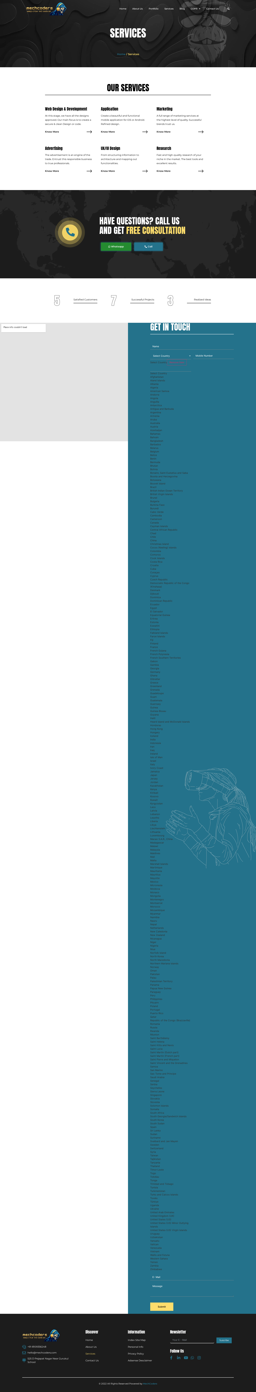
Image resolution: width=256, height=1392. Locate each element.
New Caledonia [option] (158, 931)
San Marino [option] (156, 1070)
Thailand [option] (155, 1166)
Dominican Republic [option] (161, 600)
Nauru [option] (153, 920)
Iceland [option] (154, 735)
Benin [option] (153, 458)
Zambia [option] (154, 1265)
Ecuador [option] (155, 604)
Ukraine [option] (154, 1208)
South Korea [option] (157, 1119)
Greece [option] (154, 682)
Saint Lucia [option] (156, 1048)
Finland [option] (154, 643)
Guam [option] (153, 696)
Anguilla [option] (154, 401)
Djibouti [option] (154, 593)
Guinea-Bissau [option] (158, 711)
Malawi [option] (154, 846)
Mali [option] (152, 856)
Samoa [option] (154, 1066)
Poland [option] (154, 1006)
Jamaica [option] (155, 771)
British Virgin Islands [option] (161, 494)
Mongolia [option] (155, 895)
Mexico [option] (154, 881)
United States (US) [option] (160, 1219)
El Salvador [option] (156, 611)
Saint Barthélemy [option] (159, 1038)
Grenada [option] (155, 689)
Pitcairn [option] (154, 1002)
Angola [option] (154, 398)
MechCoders (150, 1383)
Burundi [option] (154, 508)
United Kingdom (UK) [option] (162, 1215)
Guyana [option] (154, 714)
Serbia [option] (153, 1084)
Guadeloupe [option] (157, 693)
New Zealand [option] (157, 935)
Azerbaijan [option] (156, 430)
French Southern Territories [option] (165, 657)
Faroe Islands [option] (157, 636)
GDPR (194, 8)
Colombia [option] (155, 551)
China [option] (153, 540)
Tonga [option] (153, 1180)
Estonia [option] (154, 622)
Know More (52, 131)
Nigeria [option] (154, 945)
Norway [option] (154, 967)
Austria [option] (154, 426)
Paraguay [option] (155, 991)
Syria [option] (153, 1151)
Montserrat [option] (156, 903)
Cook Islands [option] (157, 558)
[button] (228, 9)
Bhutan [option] (154, 465)
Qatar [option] (153, 1016)
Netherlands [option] (157, 927)
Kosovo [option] (154, 796)
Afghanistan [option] (157, 376)
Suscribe (224, 1340)
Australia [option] (155, 423)
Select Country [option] (158, 373)
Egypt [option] (153, 607)
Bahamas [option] (155, 433)
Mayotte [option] (155, 878)
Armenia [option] (154, 415)
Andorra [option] (154, 394)
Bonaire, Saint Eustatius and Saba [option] (169, 472)
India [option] (153, 739)
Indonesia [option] (155, 743)
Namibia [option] (154, 917)
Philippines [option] (156, 999)
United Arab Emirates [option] (162, 1212)
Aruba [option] (153, 419)
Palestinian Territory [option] (161, 981)
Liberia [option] (154, 821)
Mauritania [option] (156, 871)
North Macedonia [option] (160, 959)
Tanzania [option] (155, 1162)
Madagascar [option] (157, 842)
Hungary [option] (155, 732)
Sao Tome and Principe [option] (163, 1073)
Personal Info (135, 1346)
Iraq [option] (152, 750)
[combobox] (170, 812)
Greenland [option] (156, 686)
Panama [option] (154, 984)
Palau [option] (153, 977)
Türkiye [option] (154, 1201)
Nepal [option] (153, 924)
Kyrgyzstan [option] (156, 803)
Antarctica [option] (156, 405)
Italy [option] (152, 764)
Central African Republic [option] (163, 529)
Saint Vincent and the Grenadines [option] (169, 1063)
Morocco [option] (155, 906)
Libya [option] (153, 824)
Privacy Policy (136, 1353)
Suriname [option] (155, 1137)
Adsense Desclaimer (140, 1360)
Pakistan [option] (155, 974)
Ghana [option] (153, 675)
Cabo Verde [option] (157, 511)
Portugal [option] (155, 1009)
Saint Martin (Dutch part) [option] (164, 1052)
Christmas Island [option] (159, 543)
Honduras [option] (155, 725)
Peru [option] (152, 995)
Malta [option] (153, 860)
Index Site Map (137, 1340)
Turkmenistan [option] (157, 1191)
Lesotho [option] (154, 817)
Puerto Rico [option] (156, 1013)
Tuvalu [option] (153, 1198)
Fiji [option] (151, 639)
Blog (182, 8)
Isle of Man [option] (156, 757)
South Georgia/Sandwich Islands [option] (168, 1116)
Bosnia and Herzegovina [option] (163, 476)
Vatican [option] (154, 1244)
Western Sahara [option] (159, 1258)
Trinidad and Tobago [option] (161, 1183)
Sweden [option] (154, 1144)
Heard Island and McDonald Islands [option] (170, 721)
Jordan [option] (154, 782)
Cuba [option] (153, 568)
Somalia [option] (154, 1109)
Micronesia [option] (156, 885)
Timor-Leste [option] (157, 1169)
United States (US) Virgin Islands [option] (168, 1230)
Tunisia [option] (154, 1187)
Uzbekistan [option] (156, 1237)
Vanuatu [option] (154, 1240)
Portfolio (154, 8)
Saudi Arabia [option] (157, 1077)
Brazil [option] (153, 487)
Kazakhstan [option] (156, 785)
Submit (162, 1306)
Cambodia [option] (156, 515)
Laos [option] (153, 807)
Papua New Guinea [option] (160, 988)
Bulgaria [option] (154, 501)
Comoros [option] (155, 554)
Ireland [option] (154, 753)
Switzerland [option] (156, 1148)
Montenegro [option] (157, 899)
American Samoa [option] (159, 391)
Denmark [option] (155, 590)
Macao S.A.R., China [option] (161, 839)
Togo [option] (153, 1173)
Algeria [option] (154, 387)
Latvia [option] (153, 810)
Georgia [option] (154, 668)
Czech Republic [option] (159, 579)
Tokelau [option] (154, 1176)
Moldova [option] (155, 888)
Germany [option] (155, 671)
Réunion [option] (154, 1034)
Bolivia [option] (154, 469)
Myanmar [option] (155, 913)
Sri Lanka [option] (155, 1130)
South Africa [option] (157, 1112)
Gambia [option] (154, 664)
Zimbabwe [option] (156, 1269)
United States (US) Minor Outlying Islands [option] (169, 1224)
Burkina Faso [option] (157, 504)
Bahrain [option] (154, 437)
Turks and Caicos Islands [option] (164, 1194)
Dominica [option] (155, 597)
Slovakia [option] (155, 1098)
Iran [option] (152, 746)
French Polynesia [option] (159, 654)
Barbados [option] (155, 444)
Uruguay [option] (155, 1233)
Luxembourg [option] (157, 835)
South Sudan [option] (157, 1123)
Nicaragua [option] (156, 938)
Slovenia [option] (155, 1102)
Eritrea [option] (154, 618)
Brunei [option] (153, 497)
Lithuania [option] (155, 831)
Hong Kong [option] (156, 728)
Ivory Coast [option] (156, 767)
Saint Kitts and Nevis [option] (162, 1045)
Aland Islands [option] (157, 380)
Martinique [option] (156, 867)
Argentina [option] (155, 412)
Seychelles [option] (156, 1087)
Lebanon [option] (155, 814)
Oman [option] (153, 970)
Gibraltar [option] (155, 679)
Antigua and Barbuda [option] (162, 408)
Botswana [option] (155, 479)
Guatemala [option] (156, 700)
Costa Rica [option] (156, 561)
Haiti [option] (152, 718)
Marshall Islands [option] (159, 863)
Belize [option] (153, 455)
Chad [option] (153, 533)
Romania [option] (155, 1023)
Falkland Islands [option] (159, 632)
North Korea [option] (157, 956)
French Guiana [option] (158, 650)
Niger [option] (153, 942)
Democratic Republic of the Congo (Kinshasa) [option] (169, 585)
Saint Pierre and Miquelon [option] (164, 1059)
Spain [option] (153, 1127)
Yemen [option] (154, 1262)
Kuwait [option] (154, 799)
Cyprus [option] (154, 575)
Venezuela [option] (156, 1247)
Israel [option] (153, 760)
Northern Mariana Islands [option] (164, 963)
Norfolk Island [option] (158, 952)
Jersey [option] (154, 778)
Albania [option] (154, 383)
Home (122, 8)
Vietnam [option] (154, 1251)
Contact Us (212, 8)
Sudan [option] (153, 1134)
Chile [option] (153, 536)
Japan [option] (153, 775)
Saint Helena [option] (157, 1041)
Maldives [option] (155, 853)
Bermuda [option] (155, 462)
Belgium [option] (154, 451)
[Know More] (89, 132)
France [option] (154, 647)
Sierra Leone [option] (157, 1091)
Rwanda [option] (154, 1031)
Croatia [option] (154, 565)
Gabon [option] (154, 661)
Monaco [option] (154, 892)
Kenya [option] (153, 789)
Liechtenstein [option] (157, 828)
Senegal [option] (154, 1080)
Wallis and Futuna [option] (160, 1254)
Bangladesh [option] (156, 440)
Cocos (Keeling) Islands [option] (163, 547)
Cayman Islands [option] (159, 526)
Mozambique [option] (157, 910)
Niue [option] (152, 949)
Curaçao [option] (155, 572)
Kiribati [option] (154, 792)
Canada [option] (154, 522)
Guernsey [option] (155, 703)
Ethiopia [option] (154, 629)
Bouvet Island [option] (157, 483)
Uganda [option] (154, 1205)
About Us (137, 8)
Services (169, 8)
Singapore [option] (156, 1095)
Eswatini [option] (155, 625)
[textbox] (170, 368)
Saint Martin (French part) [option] (164, 1055)
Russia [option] (153, 1027)
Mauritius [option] (155, 874)
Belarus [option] (154, 447)
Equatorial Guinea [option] (160, 615)
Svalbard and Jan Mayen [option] (164, 1141)
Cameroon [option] (156, 519)
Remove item (176, 362)
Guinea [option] (154, 707)
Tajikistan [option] (155, 1159)
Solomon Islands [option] (159, 1105)
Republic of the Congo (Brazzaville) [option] (170, 1020)
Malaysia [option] (155, 849)
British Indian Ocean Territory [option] (166, 490)
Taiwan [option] (154, 1155)
